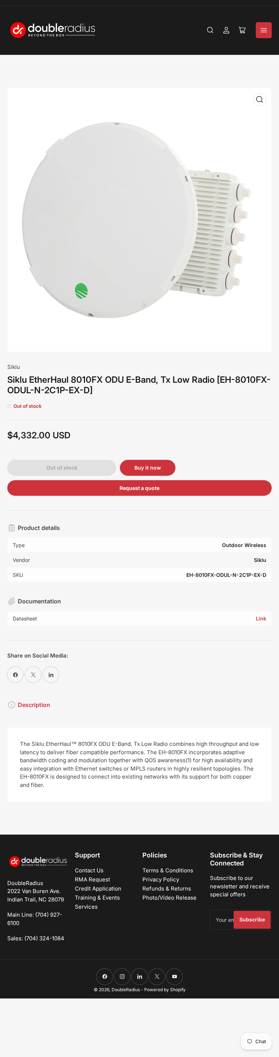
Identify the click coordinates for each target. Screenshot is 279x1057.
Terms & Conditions (167, 870)
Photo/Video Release (169, 897)
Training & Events (97, 897)
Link (261, 618)
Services (86, 906)
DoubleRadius (126, 989)
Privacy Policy (160, 879)
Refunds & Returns (166, 888)
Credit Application (98, 888)
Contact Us (89, 870)
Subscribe (252, 919)
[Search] (210, 30)
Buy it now (147, 468)
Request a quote (139, 488)
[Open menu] (264, 30)
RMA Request (92, 879)
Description (34, 704)
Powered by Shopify (165, 989)
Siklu (13, 366)
